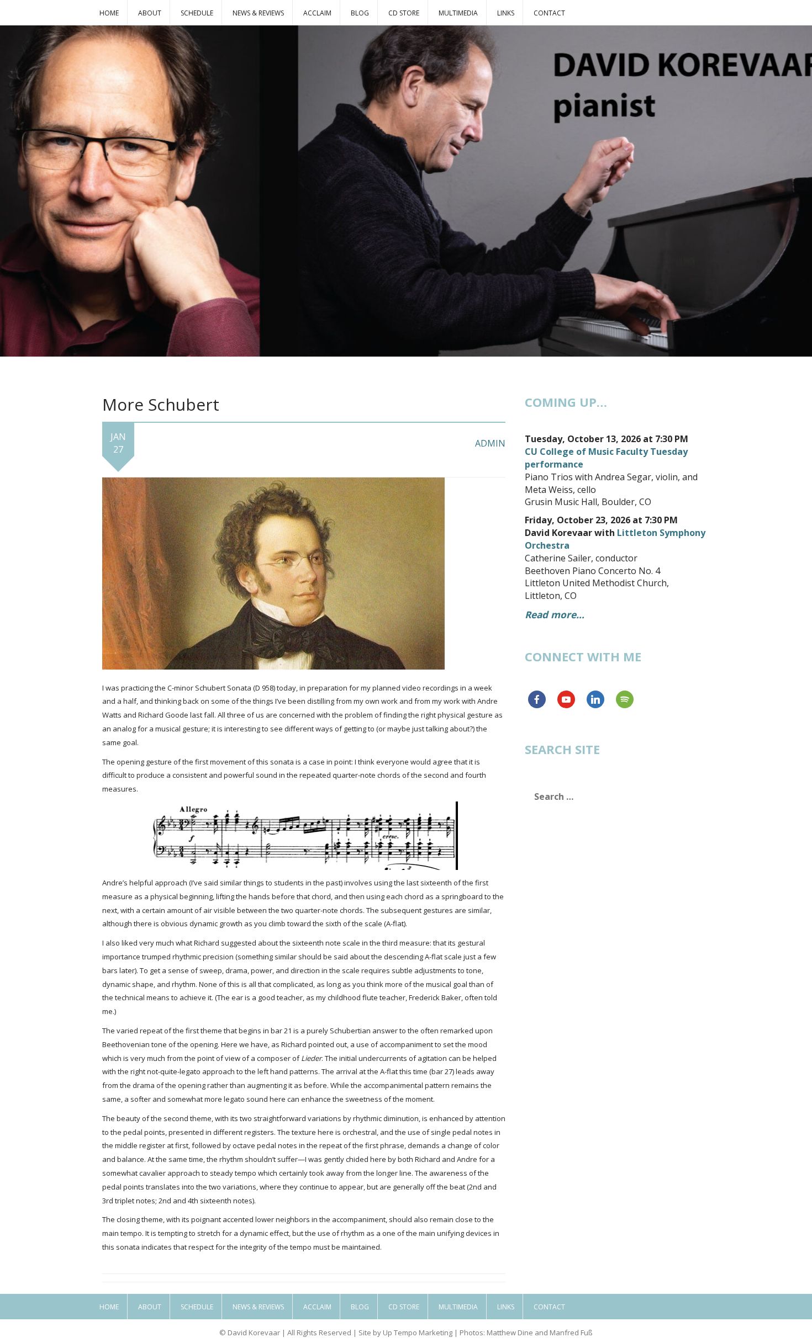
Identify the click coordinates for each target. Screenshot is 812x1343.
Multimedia (458, 13)
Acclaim (317, 13)
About (149, 13)
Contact (549, 13)
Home (109, 13)
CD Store (403, 13)
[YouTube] (566, 699)
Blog (360, 13)
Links (505, 13)
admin (490, 443)
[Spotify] (625, 699)
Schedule (197, 13)
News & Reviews (258, 13)
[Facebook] (537, 699)
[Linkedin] (595, 699)
